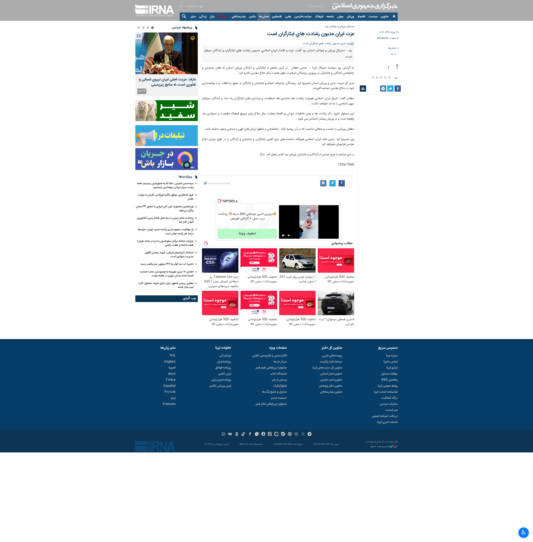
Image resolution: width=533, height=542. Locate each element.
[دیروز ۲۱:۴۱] (166, 53)
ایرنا (364, 6)
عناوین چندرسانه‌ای (331, 392)
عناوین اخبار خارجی (331, 379)
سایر (193, 16)
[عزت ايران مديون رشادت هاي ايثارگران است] (278, 44)
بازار (212, 16)
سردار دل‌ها (280, 361)
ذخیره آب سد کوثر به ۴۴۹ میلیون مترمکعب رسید (167, 264)
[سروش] (263, 434)
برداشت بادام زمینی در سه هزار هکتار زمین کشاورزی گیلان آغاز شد (165, 220)
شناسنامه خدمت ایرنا (386, 392)
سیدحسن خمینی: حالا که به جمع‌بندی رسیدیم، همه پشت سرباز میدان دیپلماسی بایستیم (165, 185)
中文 (173, 355)
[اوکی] (236, 434)
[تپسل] (219, 201)
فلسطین (277, 16)
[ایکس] (303, 434)
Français (169, 404)
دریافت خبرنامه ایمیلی (385, 416)
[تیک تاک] (243, 434)
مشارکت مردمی (389, 404)
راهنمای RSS (389, 379)
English (170, 361)
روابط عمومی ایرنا (388, 385)
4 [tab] (138, 27)
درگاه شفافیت (389, 398)
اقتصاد (361, 16)
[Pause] (283, 235)
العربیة (172, 367)
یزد (392, 54)
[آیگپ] (276, 434)
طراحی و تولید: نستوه (380, 446)
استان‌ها (264, 16)
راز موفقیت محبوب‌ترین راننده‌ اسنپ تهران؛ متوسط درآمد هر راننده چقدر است (166, 231)
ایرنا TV (221, 16)
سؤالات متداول (389, 373)
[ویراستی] (256, 434)
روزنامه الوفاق (223, 367)
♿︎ (524, 532)
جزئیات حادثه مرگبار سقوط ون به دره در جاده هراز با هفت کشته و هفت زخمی (165, 243)
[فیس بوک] (250, 434)
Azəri (172, 373)
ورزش (350, 16)
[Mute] (288, 235)
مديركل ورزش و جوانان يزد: (339, 26)
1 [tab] (152, 27)
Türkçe (171, 379)
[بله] (283, 434)
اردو (173, 398)
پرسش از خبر (279, 379)
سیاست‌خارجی (302, 16)
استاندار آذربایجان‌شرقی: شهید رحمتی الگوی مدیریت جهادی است (169, 254)
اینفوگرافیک (280, 385)
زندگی (203, 16)
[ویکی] (230, 434)
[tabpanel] (166, 64)
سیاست (373, 16)
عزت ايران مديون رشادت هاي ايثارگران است (310, 34)
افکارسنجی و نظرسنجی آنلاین (269, 355)
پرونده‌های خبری (332, 355)
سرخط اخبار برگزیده (331, 361)
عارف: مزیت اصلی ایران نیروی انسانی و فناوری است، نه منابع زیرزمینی (167, 82)
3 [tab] (143, 27)
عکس (252, 16)
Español (169, 385)
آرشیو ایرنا (392, 367)
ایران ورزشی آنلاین (220, 385)
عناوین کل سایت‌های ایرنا (327, 367)
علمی (288, 16)
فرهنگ (319, 16)
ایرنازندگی (225, 355)
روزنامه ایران (224, 361)
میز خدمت (392, 410)
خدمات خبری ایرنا (387, 422)
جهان (340, 16)
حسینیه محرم (279, 398)
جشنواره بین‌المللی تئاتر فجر (271, 404)
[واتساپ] (223, 434)
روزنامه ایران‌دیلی (221, 379)
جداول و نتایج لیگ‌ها (274, 392)
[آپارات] (290, 434)
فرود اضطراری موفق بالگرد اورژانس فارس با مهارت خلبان (166, 197)
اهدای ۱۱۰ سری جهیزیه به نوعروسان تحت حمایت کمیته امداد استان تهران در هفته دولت (167, 274)
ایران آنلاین (224, 373)
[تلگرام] (310, 434)
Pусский (170, 392)
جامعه (330, 16)
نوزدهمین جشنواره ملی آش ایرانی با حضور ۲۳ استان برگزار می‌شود (165, 208)
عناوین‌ (385, 16)
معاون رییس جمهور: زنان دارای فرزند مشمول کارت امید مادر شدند (166, 285)
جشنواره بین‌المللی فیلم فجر (271, 367)
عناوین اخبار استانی (331, 373)
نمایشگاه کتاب (278, 373)
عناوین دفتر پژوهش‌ (330, 385)
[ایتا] (270, 434)
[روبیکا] (296, 434)
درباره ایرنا (392, 355)
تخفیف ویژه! (247, 233)
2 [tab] (148, 27)
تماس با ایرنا (390, 361)
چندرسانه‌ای (238, 16)
